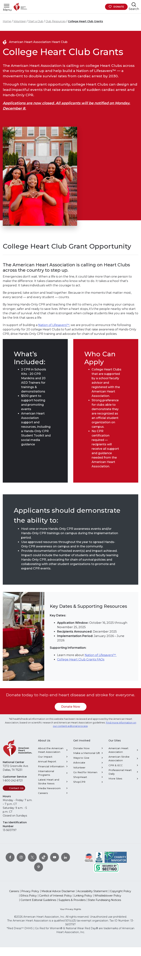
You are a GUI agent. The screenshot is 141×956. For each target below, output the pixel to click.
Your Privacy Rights (70, 909)
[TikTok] (43, 857)
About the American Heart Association (50, 750)
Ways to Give (81, 757)
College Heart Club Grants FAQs (80, 659)
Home (7, 21)
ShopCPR (79, 781)
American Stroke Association (119, 758)
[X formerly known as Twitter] (32, 857)
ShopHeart (80, 777)
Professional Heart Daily (120, 772)
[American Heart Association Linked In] (65, 857)
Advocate (79, 762)
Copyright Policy (120, 891)
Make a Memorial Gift (86, 753)
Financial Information (51, 766)
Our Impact (45, 756)
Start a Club (35, 21)
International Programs (46, 773)
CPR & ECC (116, 765)
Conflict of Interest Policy (55, 895)
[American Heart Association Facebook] (10, 857)
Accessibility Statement (92, 891)
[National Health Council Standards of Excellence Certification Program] (88, 857)
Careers (43, 793)
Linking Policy (83, 895)
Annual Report (47, 761)
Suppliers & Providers (72, 900)
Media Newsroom (49, 788)
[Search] (134, 4)
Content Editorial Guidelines (38, 900)
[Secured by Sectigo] (106, 867)
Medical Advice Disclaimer (58, 891)
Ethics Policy (28, 895)
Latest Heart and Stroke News (48, 781)
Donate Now (70, 706)
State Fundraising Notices (104, 900)
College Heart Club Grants (85, 21)
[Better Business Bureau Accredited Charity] (99, 857)
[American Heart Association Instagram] (21, 857)
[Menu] (6, 5)
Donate (118, 6)
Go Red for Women (85, 772)
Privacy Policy (30, 891)
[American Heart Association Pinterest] (38, 867)
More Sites (115, 778)
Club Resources (56, 21)
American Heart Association (118, 750)
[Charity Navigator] (116, 857)
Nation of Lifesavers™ (53, 325)
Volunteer (19, 21)
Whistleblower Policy (107, 895)
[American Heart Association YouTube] (54, 857)
